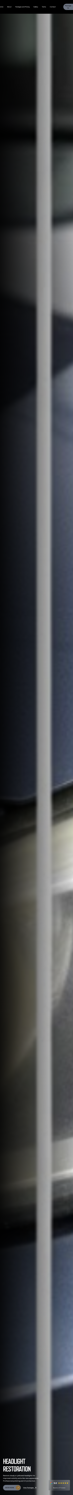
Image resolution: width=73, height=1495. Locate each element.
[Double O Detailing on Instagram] (61, 7)
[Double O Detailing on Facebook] (58, 7)
